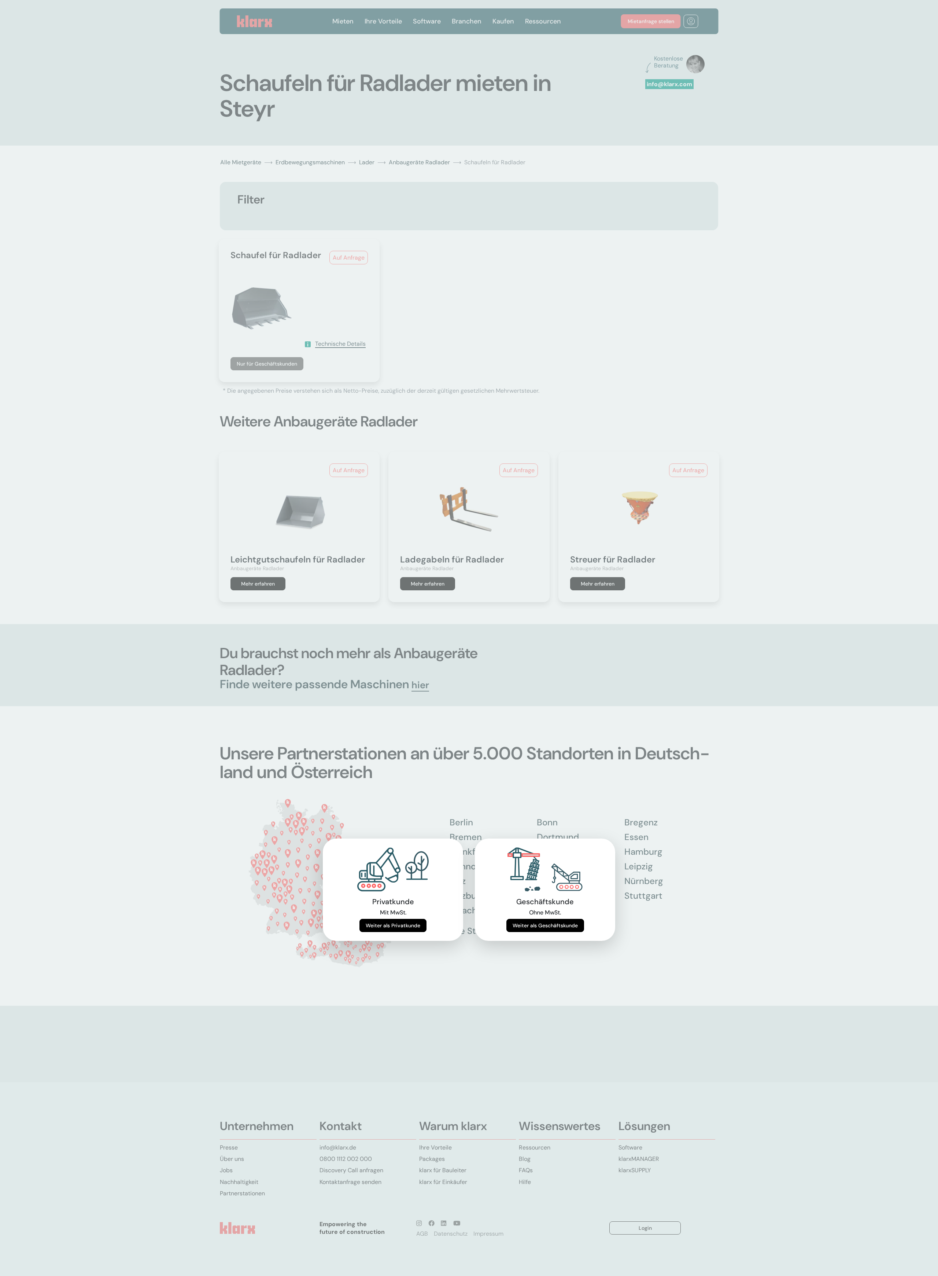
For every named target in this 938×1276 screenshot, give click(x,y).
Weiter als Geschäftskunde (545, 925)
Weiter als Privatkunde (393, 925)
